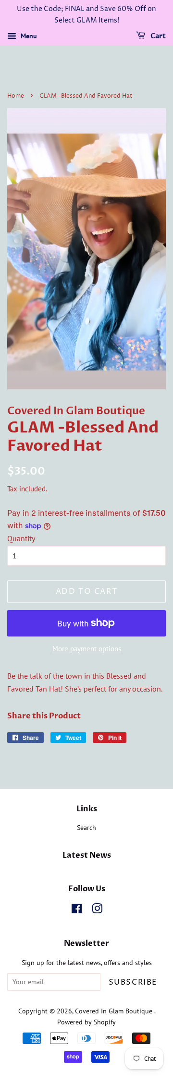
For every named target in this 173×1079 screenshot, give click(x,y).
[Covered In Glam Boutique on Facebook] (76, 910)
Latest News (86, 855)
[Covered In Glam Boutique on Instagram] (97, 910)
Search (86, 827)
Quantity (21, 538)
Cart (157, 36)
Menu (28, 36)
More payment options (86, 648)
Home (15, 96)
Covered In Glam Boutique (114, 1011)
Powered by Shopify (86, 1022)
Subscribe (133, 982)
